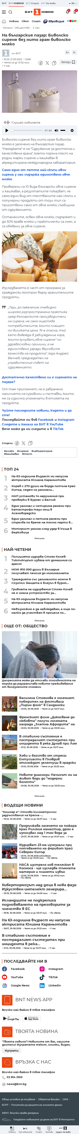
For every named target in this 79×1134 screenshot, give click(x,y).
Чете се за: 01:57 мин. (53, 837)
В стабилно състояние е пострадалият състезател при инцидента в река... (33, 939)
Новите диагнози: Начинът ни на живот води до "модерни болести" (48, 778)
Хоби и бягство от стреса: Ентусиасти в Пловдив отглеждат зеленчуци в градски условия (47, 759)
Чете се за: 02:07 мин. (36, 819)
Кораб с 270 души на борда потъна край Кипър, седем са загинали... (43, 487)
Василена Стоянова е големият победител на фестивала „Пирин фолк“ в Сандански (46, 701)
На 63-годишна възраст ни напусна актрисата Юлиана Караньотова (40, 478)
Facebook (46, 420)
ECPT (5, 1105)
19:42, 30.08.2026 (12, 819)
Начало (7, 27)
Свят (25, 21)
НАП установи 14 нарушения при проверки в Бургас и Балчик (38, 497)
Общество (22, 27)
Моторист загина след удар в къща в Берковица (42, 530)
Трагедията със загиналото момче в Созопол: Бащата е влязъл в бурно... (41, 581)
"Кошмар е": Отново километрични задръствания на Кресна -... (29, 813)
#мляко (9, 451)
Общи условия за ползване (18, 1099)
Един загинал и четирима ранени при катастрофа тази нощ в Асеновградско (41, 509)
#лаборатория (41, 451)
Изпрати (12, 1050)
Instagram (66, 420)
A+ (67, 52)
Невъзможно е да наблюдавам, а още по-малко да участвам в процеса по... (44, 610)
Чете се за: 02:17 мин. (35, 948)
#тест (27, 453)
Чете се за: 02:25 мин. (32, 858)
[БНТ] (7, 53)
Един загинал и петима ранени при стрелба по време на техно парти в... (42, 520)
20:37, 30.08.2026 (30, 837)
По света (52, 858)
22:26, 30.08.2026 (30, 876)
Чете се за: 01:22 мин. (35, 928)
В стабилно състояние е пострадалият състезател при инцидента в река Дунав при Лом (48, 740)
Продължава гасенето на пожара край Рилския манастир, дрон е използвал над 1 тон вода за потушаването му (48, 829)
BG (73, 3)
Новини (14, 21)
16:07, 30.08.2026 (12, 928)
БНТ (4, 3)
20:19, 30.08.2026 (12, 893)
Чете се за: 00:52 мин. (53, 876)
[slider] (27, 130)
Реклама (39, 538)
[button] (63, 1129)
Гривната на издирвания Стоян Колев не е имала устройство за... (42, 591)
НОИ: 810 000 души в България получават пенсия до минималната (40, 571)
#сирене (23, 451)
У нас (36, 27)
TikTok (58, 429)
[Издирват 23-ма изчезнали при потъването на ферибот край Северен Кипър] (9, 851)
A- (74, 52)
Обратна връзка (48, 1099)
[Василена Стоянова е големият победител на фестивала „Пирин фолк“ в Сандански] (9, 704)
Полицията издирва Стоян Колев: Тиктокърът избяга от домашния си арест (42, 560)
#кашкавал (11, 453)
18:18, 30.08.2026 (12, 913)
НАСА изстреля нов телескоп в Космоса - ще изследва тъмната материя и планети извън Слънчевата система (47, 868)
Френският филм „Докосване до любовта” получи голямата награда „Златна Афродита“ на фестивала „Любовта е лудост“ (47, 721)
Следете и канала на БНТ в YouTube (32, 424)
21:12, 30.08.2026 (12, 948)
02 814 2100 (15, 1077)
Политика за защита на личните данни (36, 1105)
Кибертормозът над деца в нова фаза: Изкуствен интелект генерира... (39, 887)
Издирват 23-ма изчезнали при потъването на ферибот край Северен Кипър (46, 848)
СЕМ (65, 1099)
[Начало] (4, 21)
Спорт (36, 21)
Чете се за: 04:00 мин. (36, 893)
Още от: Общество (26, 626)
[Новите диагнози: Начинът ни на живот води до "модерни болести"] (9, 781)
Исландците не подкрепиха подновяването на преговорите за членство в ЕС (36, 904)
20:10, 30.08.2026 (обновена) (36, 856)
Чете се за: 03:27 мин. (35, 913)
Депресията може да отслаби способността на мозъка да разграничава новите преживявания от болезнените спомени (39, 684)
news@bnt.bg (16, 1084)
